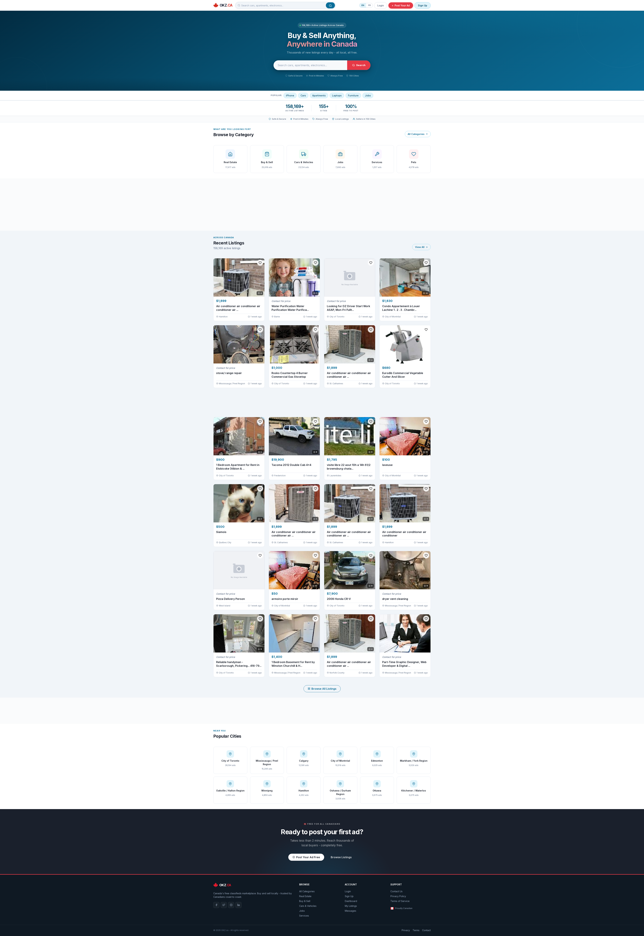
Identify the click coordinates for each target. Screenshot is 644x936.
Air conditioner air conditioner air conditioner (404, 533)
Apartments (319, 95)
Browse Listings (341, 857)
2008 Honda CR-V (339, 599)
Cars (303, 95)
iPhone (290, 95)
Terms (416, 930)
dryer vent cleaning (395, 599)
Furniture (353, 95)
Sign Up (422, 5)
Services (304, 915)
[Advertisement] (322, 204)
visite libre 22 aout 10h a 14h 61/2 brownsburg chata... (348, 466)
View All (419, 247)
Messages (350, 910)
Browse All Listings (323, 688)
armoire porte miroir (285, 599)
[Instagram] (231, 905)
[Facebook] (216, 905)
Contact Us (396, 891)
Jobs (368, 95)
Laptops (337, 95)
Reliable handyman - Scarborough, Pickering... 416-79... (238, 663)
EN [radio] (362, 5)
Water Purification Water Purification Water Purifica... (290, 307)
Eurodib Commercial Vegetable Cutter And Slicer (402, 374)
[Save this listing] (260, 263)
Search (360, 65)
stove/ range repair (229, 373)
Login (380, 5)
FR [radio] (369, 5)
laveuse (387, 465)
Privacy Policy (398, 896)
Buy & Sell (304, 901)
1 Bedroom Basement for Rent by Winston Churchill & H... (293, 663)
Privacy (406, 930)
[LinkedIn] (238, 905)
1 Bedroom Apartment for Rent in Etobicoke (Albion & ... (237, 466)
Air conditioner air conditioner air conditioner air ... (238, 307)
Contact (426, 930)
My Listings (351, 905)
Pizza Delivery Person (230, 599)
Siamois (221, 532)
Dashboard (351, 901)
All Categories (416, 134)
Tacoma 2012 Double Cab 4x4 (291, 465)
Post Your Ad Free (308, 857)
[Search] (330, 5)
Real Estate (305, 896)
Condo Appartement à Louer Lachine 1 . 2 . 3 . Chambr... (401, 307)
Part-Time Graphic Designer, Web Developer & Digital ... (404, 663)
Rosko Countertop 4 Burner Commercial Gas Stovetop (290, 374)
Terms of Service (400, 901)
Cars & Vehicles (307, 905)
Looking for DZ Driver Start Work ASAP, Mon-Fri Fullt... (348, 307)
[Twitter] (224, 905)
